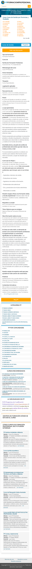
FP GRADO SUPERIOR (7, 308)
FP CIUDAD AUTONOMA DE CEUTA (10, 342)
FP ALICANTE (20, 23)
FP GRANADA (20, 35)
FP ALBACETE (6, 23)
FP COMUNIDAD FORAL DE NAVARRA (11, 352)
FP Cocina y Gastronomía (11, 534)
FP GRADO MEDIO (6, 310)
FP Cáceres (20, 29)
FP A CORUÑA (6, 21)
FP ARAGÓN (5, 332)
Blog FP (16, 299)
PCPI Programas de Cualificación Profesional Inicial (15, 322)
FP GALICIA (5, 358)
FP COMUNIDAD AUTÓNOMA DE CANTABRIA (13, 346)
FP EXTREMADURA (6, 356)
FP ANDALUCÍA (6, 330)
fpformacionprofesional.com (17, 565)
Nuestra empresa (16, 561)
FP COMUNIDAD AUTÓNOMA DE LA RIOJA (12, 348)
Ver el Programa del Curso (11, 294)
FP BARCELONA (21, 28)
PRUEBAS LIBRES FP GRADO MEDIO (10, 318)
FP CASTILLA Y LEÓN (7, 338)
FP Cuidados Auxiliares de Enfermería (12, 374)
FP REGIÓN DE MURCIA (7, 366)
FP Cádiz (5, 31)
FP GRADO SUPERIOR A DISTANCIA (10, 312)
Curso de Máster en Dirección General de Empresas (13, 392)
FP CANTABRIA (20, 31)
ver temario (20, 446)
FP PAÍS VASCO (6, 362)
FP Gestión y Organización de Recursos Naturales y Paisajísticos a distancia (13, 378)
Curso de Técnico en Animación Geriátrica (14, 386)
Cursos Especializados (8, 320)
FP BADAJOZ (20, 26)
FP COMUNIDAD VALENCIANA (9, 354)
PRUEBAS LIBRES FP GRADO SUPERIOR (11, 316)
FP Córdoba (5, 34)
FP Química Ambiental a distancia (13, 432)
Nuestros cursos (22, 559)
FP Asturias (19, 24)
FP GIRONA (5, 35)
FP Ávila (5, 26)
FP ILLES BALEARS (6, 360)
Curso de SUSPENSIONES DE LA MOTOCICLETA (14, 381)
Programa (25, 45)
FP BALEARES (6, 28)
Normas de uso (9, 559)
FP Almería (5, 24)
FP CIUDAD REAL (21, 32)
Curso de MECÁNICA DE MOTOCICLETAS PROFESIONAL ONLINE (15, 513)
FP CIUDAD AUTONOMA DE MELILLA (11, 344)
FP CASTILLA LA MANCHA (8, 336)
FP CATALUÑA (5, 340)
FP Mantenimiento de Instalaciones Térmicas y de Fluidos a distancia (13, 473)
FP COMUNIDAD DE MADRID (9, 350)
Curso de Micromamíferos (11, 450)
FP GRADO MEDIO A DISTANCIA (9, 314)
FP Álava (19, 21)
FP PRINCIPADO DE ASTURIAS (9, 364)
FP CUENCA (20, 34)
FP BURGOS (5, 29)
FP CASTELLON (6, 32)
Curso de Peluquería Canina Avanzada (15, 492)
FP (10, 13)
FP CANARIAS (5, 334)
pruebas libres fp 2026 (19, 408)
